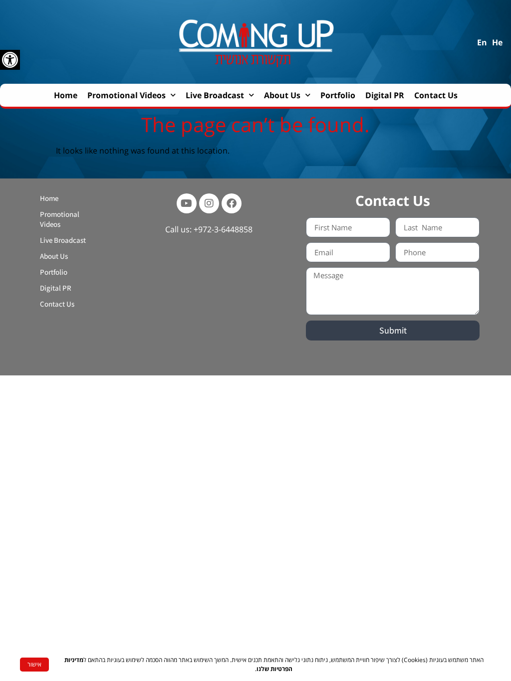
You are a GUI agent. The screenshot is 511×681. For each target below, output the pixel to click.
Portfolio (337, 95)
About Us (282, 95)
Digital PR (384, 95)
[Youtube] (187, 203)
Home (65, 95)
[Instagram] (209, 203)
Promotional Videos (126, 95)
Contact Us (436, 95)
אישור (34, 664)
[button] (10, 60)
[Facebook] (232, 203)
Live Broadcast (215, 95)
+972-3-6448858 (223, 229)
